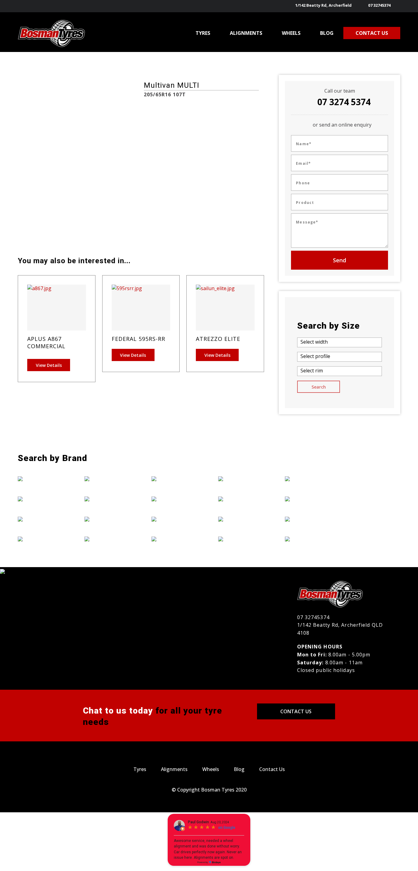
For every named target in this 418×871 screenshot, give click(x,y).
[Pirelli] (242, 539)
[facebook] (396, 6)
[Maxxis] (175, 539)
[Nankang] (242, 499)
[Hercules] (108, 539)
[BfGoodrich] (42, 499)
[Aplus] (42, 479)
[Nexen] (242, 519)
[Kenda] (175, 499)
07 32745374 (379, 5)
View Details (49, 365)
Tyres (139, 769)
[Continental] (42, 519)
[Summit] (309, 499)
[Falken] (42, 539)
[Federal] (108, 479)
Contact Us (296, 711)
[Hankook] (108, 519)
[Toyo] (309, 519)
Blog (239, 769)
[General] (108, 499)
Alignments (174, 769)
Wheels (210, 769)
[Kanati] (175, 479)
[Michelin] (242, 479)
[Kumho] (175, 519)
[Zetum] (309, 539)
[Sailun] (309, 479)
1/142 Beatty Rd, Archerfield (323, 5)
